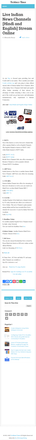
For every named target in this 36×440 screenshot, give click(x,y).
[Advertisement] (18, 58)
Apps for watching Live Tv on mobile (22, 272)
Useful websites (25, 37)
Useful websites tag (8, 83)
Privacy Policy (22, 438)
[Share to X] (7, 284)
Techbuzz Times (18, 2)
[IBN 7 (8, 193)
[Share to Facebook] (9, 284)
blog (9, 78)
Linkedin (18, 314)
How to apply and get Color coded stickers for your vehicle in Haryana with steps (21, 352)
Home (18, 298)
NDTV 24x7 (10, 155)
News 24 (6, 253)
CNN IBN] (9, 190)
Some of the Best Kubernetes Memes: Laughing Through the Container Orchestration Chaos (19, 344)
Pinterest (22, 314)
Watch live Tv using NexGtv (17, 267)
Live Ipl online (17, 274)
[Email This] (3, 284)
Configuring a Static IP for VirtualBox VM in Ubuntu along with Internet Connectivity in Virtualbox (21, 336)
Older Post (28, 298)
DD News (19, 248)
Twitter (6, 318)
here (24, 226)
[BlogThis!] (5, 284)
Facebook (10, 314)
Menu (4, 6)
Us (15, 438)
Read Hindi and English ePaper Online (21, 105)
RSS (26, 314)
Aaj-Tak (8, 214)
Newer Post (8, 298)
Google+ (14, 314)
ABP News (9, 176)
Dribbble (6, 314)
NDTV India (10, 157)
